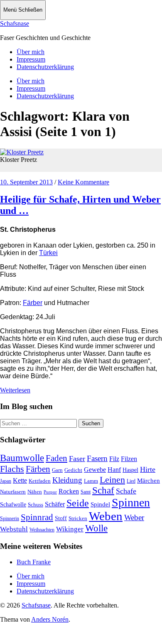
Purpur (50, 492)
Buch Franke (34, 562)
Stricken (78, 518)
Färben (38, 469)
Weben (106, 516)
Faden (56, 458)
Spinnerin (9, 518)
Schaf (103, 490)
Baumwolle (22, 457)
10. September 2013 (26, 182)
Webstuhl (14, 529)
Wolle (96, 528)
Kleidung (67, 480)
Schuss (35, 504)
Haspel (130, 470)
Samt (86, 492)
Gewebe (95, 469)
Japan (5, 481)
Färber (32, 302)
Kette (20, 480)
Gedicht (73, 470)
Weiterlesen (15, 390)
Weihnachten (41, 530)
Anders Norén (50, 619)
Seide (77, 503)
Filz (114, 458)
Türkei (48, 252)
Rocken (69, 491)
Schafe (126, 491)
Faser (77, 458)
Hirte (147, 469)
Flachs (12, 469)
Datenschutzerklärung (45, 66)
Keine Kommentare (83, 182)
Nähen (34, 492)
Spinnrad (37, 517)
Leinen (112, 479)
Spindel (100, 504)
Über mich (30, 51)
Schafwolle (13, 504)
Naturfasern (13, 492)
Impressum (31, 59)
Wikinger (69, 529)
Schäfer (55, 504)
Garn (57, 470)
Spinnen (131, 502)
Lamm (91, 481)
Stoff (61, 518)
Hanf (114, 469)
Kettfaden (40, 481)
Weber (134, 517)
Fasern (97, 458)
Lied (131, 481)
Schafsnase (14, 23)
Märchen (148, 480)
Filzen (129, 458)
